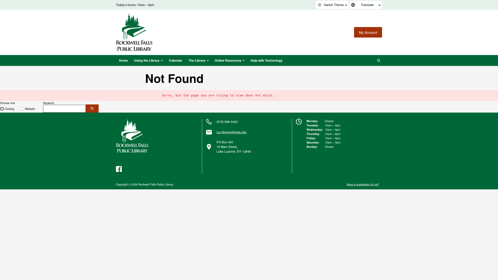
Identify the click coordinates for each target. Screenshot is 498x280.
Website (30, 109)
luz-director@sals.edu (232, 132)
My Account (368, 32)
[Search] (378, 60)
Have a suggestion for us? (363, 184)
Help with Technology (266, 60)
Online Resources (228, 60)
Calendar (175, 60)
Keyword (48, 103)
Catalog (9, 109)
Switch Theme (334, 5)
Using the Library (147, 60)
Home (123, 60)
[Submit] (92, 108)
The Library (197, 60)
